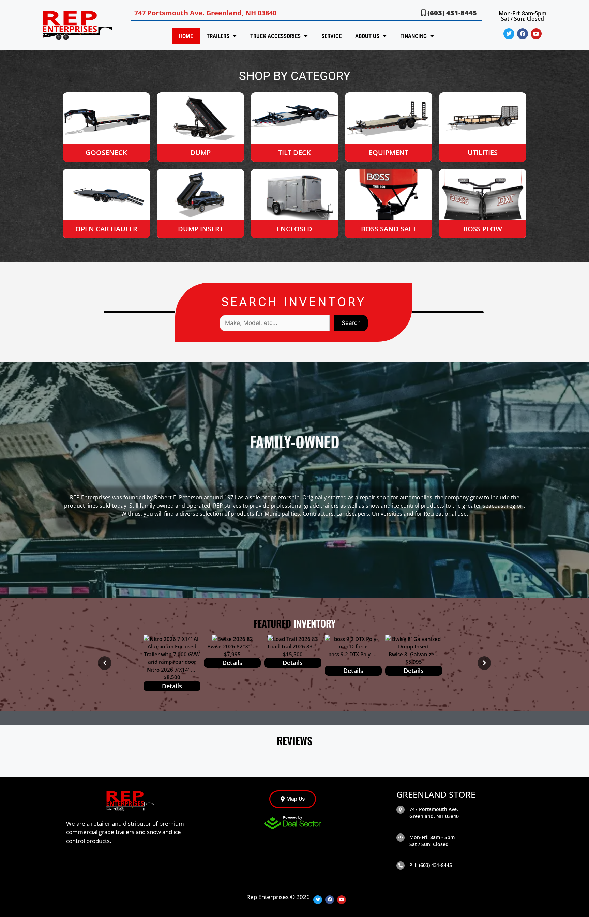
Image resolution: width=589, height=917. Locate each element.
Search (351, 322)
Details (172, 686)
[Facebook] (522, 33)
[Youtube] (536, 33)
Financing (413, 36)
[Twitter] (508, 33)
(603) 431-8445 (451, 12)
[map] (400, 810)
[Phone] (400, 865)
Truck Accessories (275, 36)
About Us (367, 36)
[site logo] (76, 25)
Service (331, 36)
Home (186, 36)
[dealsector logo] (292, 822)
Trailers (218, 36)
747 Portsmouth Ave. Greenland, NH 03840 (205, 12)
